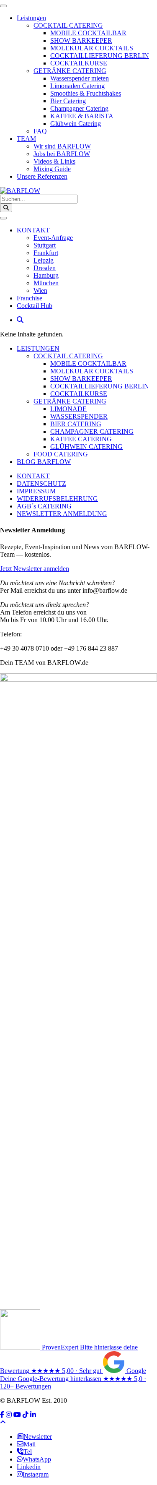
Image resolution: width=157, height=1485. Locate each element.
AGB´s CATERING (44, 506)
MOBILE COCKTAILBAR (88, 363)
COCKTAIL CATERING (68, 356)
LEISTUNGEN (38, 348)
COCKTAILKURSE (78, 393)
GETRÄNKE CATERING (69, 401)
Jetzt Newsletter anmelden (34, 568)
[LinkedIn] (33, 1414)
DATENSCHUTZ (41, 483)
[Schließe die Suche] (3, 218)
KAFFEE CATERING (81, 439)
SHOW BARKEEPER (81, 378)
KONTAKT (33, 475)
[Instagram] (9, 1414)
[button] (20, 319)
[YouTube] (17, 1414)
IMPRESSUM (36, 491)
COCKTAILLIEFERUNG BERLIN (99, 386)
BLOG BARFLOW (44, 461)
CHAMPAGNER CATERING (92, 431)
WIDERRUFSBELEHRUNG (57, 498)
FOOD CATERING (60, 454)
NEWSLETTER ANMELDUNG (62, 513)
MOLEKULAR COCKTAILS (91, 371)
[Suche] (6, 207)
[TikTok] (25, 1414)
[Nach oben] (3, 1422)
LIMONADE (68, 408)
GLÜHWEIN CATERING (86, 446)
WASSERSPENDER (79, 416)
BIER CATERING (75, 423)
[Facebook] (2, 1414)
